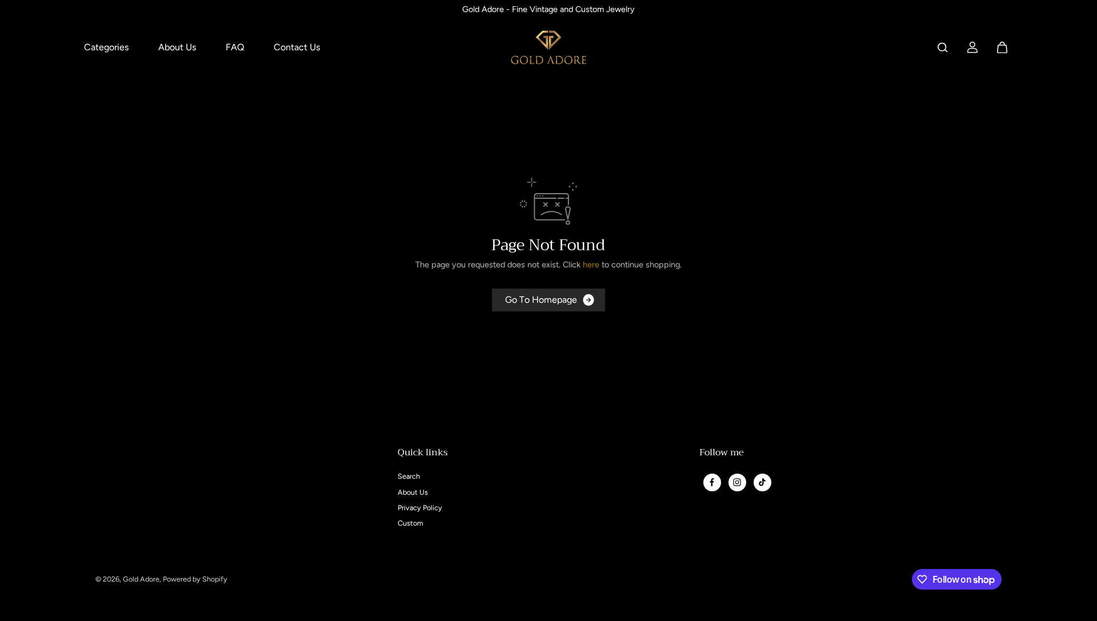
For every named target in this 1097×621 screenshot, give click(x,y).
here (591, 264)
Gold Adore (141, 579)
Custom (410, 523)
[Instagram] (737, 482)
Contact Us (297, 47)
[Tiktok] (762, 482)
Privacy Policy (420, 507)
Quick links (423, 453)
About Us (177, 47)
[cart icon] (1002, 47)
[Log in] (972, 47)
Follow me (721, 453)
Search (409, 476)
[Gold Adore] (548, 47)
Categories (106, 47)
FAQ (235, 47)
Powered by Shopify (195, 579)
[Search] (943, 47)
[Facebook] (711, 482)
